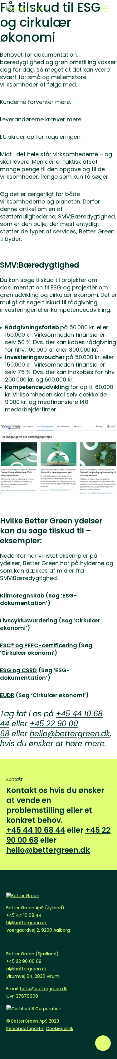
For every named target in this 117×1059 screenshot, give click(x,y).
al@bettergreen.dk (26, 969)
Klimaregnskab (22, 595)
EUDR (7, 695)
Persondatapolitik (25, 1028)
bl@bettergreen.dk (26, 923)
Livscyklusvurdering (28, 620)
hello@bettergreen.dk (70, 734)
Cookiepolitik (59, 1028)
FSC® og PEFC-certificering (38, 645)
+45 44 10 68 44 (35, 830)
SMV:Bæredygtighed (86, 216)
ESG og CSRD (18, 670)
